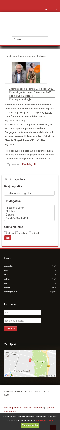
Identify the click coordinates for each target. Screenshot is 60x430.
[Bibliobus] (30, 211)
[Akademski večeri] (30, 208)
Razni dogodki (29, 164)
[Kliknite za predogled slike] (26, 85)
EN (56, 9)
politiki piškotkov (45, 420)
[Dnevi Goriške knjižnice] (30, 218)
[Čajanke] (30, 214)
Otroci (11, 233)
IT (51, 9)
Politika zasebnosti (34, 407)
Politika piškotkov (13, 407)
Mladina (23, 233)
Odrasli (35, 233)
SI (46, 9)
